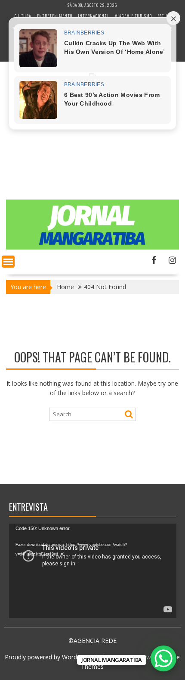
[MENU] (8, 262)
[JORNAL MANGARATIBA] (92, 247)
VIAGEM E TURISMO (133, 15)
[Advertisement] (92, 143)
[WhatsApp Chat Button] (163, 658)
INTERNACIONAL (93, 15)
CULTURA (23, 15)
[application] (92, 571)
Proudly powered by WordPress (48, 657)
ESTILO (163, 15)
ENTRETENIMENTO (54, 15)
